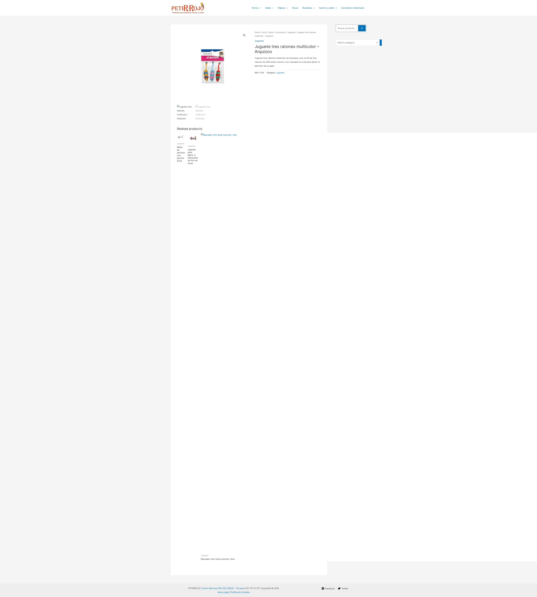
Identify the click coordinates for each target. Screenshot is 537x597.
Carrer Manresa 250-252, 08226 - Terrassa (223, 588)
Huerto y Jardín (326, 8)
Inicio (264, 32)
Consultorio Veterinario (352, 8)
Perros (255, 8)
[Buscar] (362, 28)
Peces (295, 8)
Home (257, 32)
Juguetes (291, 32)
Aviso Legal (223, 592)
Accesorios (280, 32)
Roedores (307, 8)
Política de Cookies (240, 592)
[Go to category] (381, 42)
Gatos (268, 8)
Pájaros (281, 8)
